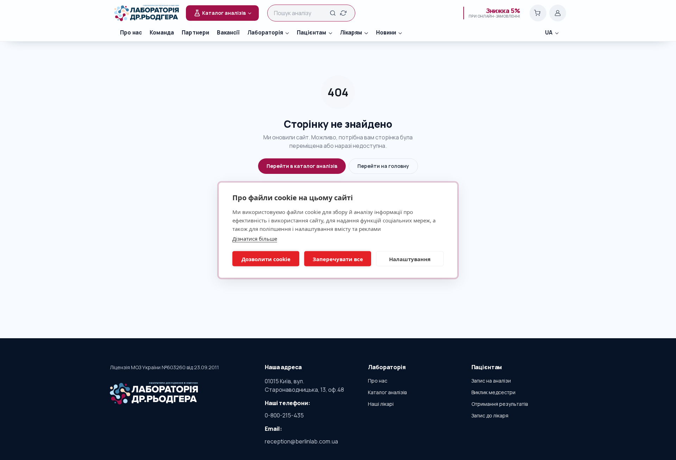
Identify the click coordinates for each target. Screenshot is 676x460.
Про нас (131, 32)
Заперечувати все (338, 258)
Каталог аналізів (387, 392)
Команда (162, 32)
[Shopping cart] (538, 13)
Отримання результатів (499, 404)
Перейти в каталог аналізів (302, 166)
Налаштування (410, 258)
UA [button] (548, 32)
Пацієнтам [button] (311, 32)
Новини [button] (386, 32)
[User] (557, 13)
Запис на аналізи (491, 380)
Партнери (195, 32)
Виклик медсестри (493, 392)
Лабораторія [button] (265, 32)
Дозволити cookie (266, 258)
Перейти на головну (383, 166)
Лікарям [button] (351, 32)
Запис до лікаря (489, 415)
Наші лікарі (381, 404)
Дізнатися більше (254, 238)
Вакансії (228, 32)
